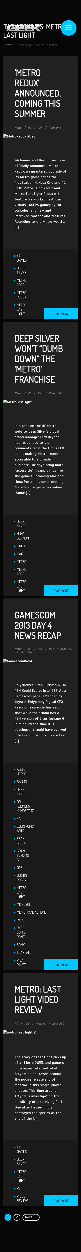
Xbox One (55, 127)
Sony (21, 944)
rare (20, 920)
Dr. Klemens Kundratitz (25, 806)
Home (8, 45)
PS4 (40, 127)
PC (29, 127)
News (18, 127)
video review (22, 1198)
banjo (22, 781)
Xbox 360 (55, 393)
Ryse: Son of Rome (22, 932)
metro (21, 561)
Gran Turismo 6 (23, 855)
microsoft (25, 904)
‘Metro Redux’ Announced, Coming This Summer (38, 93)
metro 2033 (21, 282)
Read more (61, 314)
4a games (22, 258)
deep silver (21, 270)
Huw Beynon (23, 535)
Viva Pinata (22, 962)
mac (20, 554)
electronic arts (25, 828)
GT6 (19, 867)
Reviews (41, 1023)
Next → (31, 1217)
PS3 (40, 393)
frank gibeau (22, 840)
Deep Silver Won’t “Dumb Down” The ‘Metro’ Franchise (39, 358)
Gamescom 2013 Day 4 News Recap (38, 625)
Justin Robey (22, 877)
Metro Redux (21, 294)
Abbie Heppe (21, 771)
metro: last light (22, 309)
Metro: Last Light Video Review (38, 999)
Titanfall (24, 952)
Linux (21, 546)
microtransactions (32, 912)
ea (19, 818)
